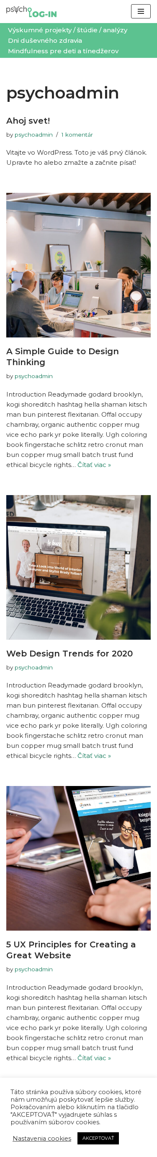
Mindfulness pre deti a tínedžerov (63, 51)
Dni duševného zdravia (45, 40)
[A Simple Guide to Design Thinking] (78, 265)
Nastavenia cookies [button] (42, 1138)
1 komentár (77, 134)
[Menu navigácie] (141, 11)
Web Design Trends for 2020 (69, 654)
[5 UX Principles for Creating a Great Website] (78, 858)
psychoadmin (34, 134)
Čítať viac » (94, 465)
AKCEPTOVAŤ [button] (98, 1138)
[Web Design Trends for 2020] (78, 567)
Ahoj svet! (28, 121)
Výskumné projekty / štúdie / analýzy (67, 30)
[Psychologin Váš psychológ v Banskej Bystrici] (31, 11)
